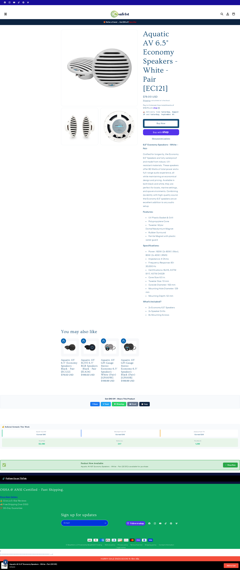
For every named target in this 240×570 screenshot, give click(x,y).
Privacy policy (123, 545)
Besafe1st (71, 545)
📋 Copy (144, 404)
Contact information (166, 545)
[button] (5, 14)
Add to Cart (231, 566)
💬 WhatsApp (119, 404)
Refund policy (110, 545)
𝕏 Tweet (106, 404)
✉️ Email (132, 404)
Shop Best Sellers (9, 497)
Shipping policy (150, 545)
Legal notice (121, 547)
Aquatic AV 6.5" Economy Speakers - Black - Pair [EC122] (69, 366)
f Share (95, 404)
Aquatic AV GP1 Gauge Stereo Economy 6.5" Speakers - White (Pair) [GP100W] (109, 369)
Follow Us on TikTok (16, 478)
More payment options (161, 138)
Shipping (146, 100)
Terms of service (136, 545)
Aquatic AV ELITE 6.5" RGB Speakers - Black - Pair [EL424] (89, 366)
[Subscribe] (105, 523)
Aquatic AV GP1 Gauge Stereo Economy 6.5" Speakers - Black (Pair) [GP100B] (129, 369)
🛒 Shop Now (230, 465)
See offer (132, 22)
